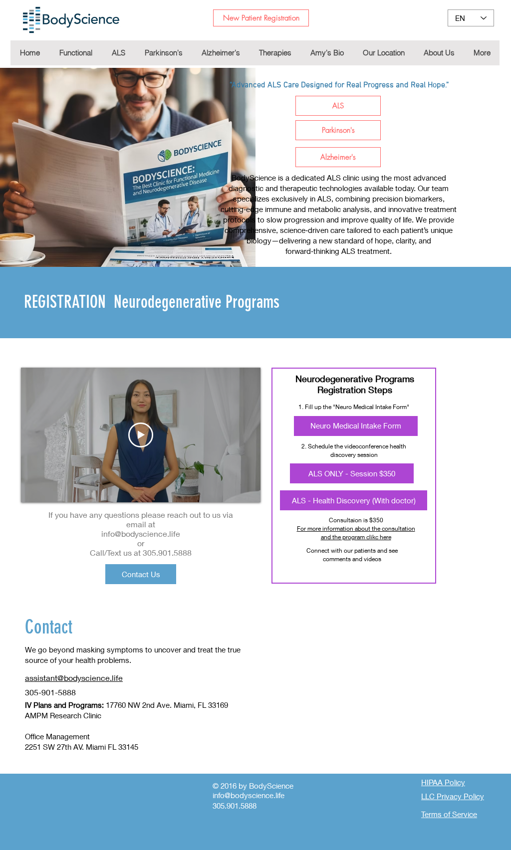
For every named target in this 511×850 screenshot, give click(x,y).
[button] (274, 52)
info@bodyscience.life (140, 533)
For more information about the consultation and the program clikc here (356, 533)
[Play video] (140, 435)
